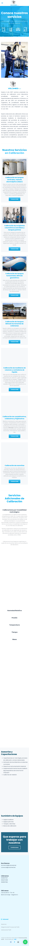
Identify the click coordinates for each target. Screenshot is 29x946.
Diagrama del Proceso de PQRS (10, 927)
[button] (25, 942)
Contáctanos (15, 847)
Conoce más (14, 199)
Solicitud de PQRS (6, 930)
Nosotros (3, 924)
